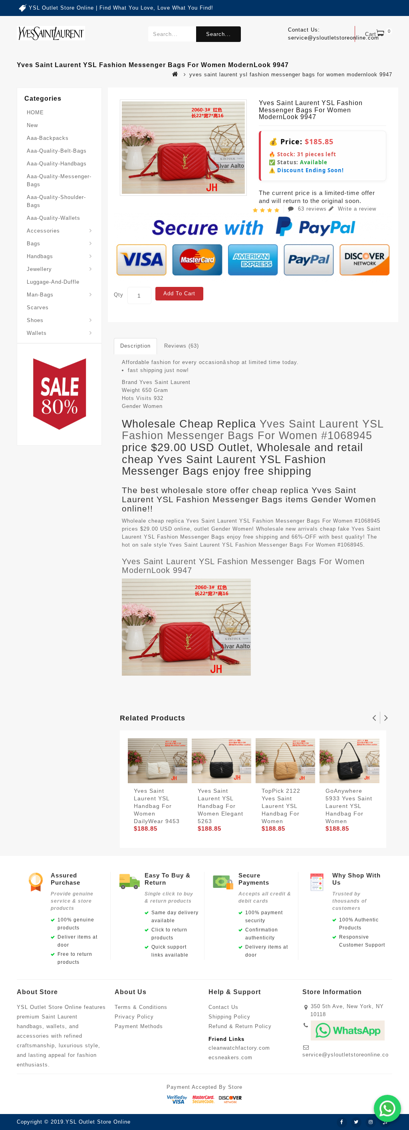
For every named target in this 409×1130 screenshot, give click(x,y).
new (32, 125)
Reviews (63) (181, 346)
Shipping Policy (229, 1017)
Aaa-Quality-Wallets (53, 218)
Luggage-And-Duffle (53, 282)
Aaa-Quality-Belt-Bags (57, 151)
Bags (33, 244)
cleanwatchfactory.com (239, 1048)
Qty (118, 295)
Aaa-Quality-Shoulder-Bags (56, 201)
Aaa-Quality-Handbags (57, 164)
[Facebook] (342, 1122)
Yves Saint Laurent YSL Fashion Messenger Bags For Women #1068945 (252, 430)
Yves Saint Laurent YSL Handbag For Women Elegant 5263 (220, 806)
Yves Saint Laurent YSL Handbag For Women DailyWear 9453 (157, 806)
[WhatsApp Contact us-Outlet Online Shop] (387, 1108)
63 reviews (312, 209)
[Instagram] (370, 1122)
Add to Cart (179, 293)
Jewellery (39, 269)
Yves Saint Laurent (165, 382)
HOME (35, 112)
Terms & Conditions (141, 1007)
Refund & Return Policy (240, 1026)
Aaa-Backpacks (48, 138)
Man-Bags (40, 295)
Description (135, 346)
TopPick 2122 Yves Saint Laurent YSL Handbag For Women (281, 806)
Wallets (37, 333)
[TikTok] (385, 1122)
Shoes (35, 320)
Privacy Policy (134, 1017)
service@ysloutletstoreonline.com (347, 1055)
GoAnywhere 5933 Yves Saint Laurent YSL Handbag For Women (349, 806)
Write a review (356, 209)
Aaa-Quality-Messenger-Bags (59, 180)
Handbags (40, 256)
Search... (218, 34)
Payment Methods (139, 1026)
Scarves (38, 307)
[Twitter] (356, 1122)
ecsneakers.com (230, 1057)
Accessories (43, 231)
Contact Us (223, 1007)
